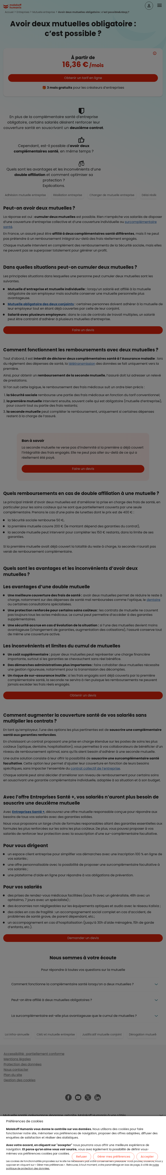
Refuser (81, 1157)
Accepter (147, 1157)
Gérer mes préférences (113, 1157)
